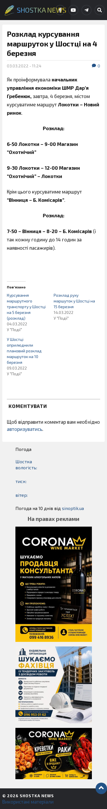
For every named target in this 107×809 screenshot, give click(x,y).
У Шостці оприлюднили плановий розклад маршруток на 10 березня (24, 351)
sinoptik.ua (73, 508)
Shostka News (37, 795)
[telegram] (86, 10)
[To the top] (101, 788)
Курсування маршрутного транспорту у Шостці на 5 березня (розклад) (26, 307)
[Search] (99, 10)
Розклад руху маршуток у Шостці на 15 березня (74, 301)
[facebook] (60, 10)
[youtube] (73, 10)
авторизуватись (24, 429)
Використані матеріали (28, 801)
